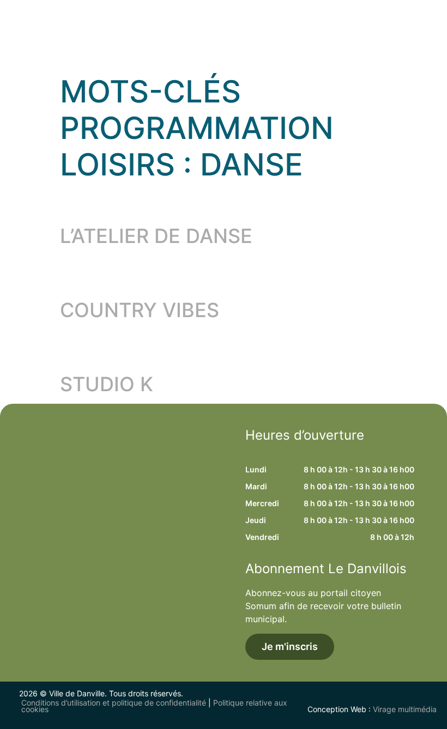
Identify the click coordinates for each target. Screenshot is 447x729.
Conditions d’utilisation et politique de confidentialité (113, 702)
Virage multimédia (405, 709)
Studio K (106, 384)
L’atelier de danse (156, 236)
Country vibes (139, 310)
